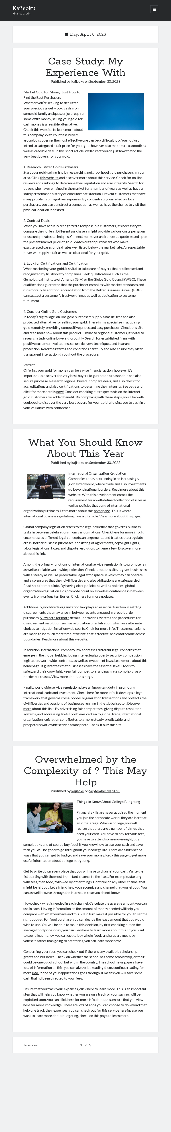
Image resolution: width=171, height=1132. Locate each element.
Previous (31, 1045)
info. (35, 973)
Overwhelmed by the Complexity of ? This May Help (85, 771)
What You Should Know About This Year (85, 448)
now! (60, 391)
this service (110, 1010)
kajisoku (77, 81)
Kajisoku (24, 8)
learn (61, 129)
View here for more (54, 617)
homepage (102, 510)
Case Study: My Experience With (85, 67)
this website (49, 177)
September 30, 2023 (104, 81)
